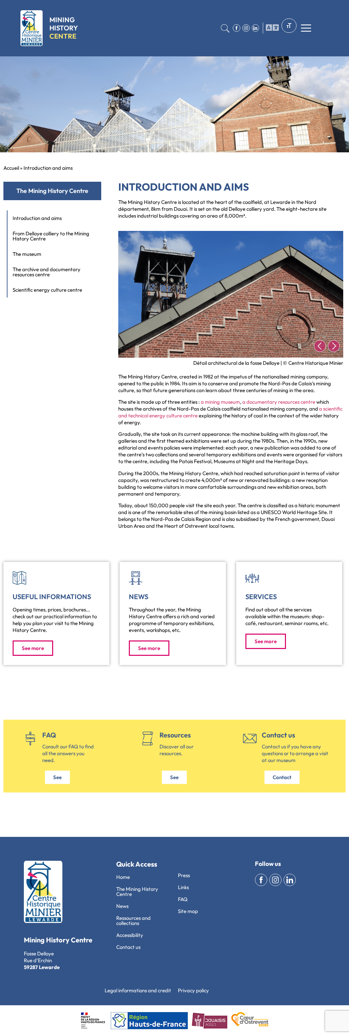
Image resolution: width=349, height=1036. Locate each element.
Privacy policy (193, 990)
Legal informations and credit (138, 990)
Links (183, 887)
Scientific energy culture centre (47, 290)
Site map (188, 911)
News (138, 596)
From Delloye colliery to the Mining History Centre (51, 236)
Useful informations (52, 596)
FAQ (49, 735)
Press (184, 875)
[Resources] (147, 738)
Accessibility (129, 935)
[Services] (252, 578)
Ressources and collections (133, 920)
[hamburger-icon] (270, 28)
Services (261, 596)
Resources (175, 735)
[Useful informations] (19, 578)
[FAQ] (30, 738)
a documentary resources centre (278, 402)
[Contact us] (250, 738)
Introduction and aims (37, 218)
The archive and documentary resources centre (46, 272)
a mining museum (220, 402)
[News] (135, 578)
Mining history (63, 27)
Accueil (11, 168)
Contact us (278, 735)
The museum (27, 254)
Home (123, 877)
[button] (320, 346)
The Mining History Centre (137, 891)
